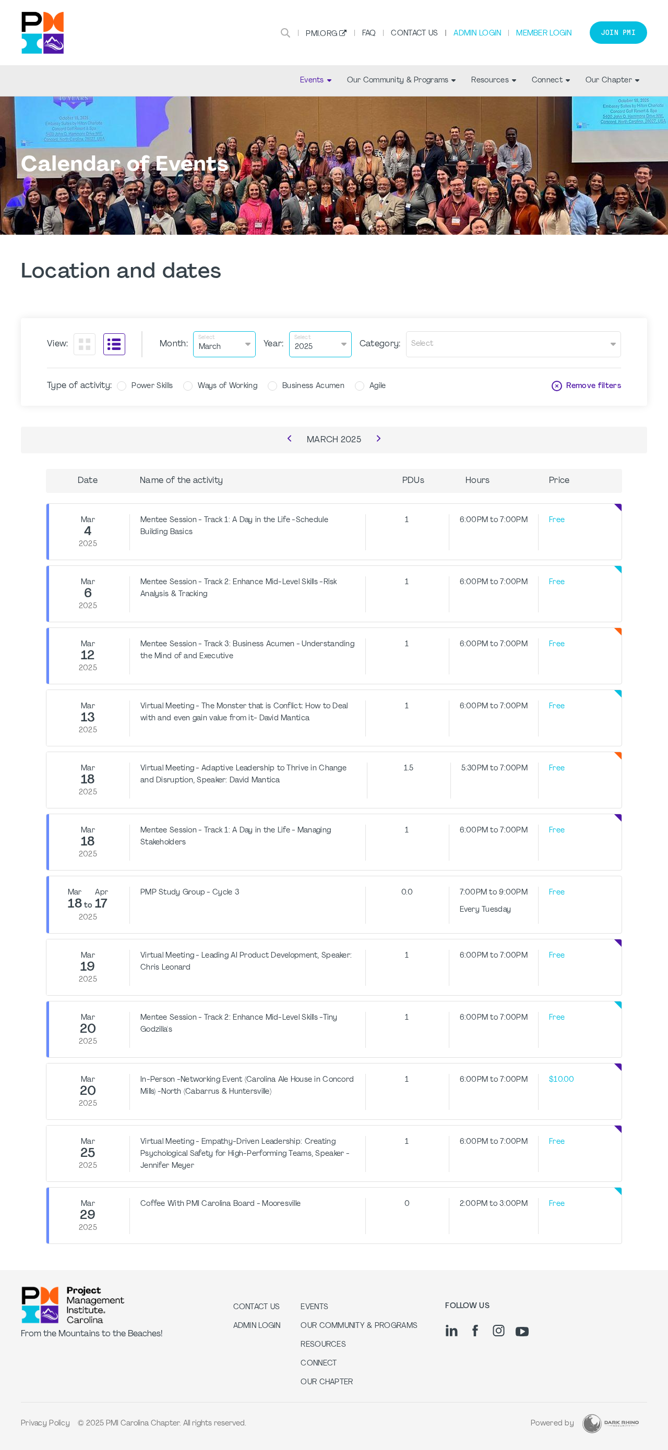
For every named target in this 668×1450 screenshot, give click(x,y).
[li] (451, 1330)
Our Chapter (609, 80)
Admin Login (477, 34)
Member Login (543, 34)
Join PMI (618, 33)
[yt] (522, 1331)
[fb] (475, 1330)
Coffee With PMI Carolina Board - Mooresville (220, 1204)
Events (312, 80)
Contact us (256, 1307)
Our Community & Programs (398, 80)
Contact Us (414, 34)
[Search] (285, 33)
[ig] (498, 1330)
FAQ (369, 34)
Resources (490, 80)
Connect (547, 80)
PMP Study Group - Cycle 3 (189, 893)
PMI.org (321, 34)
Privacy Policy (45, 1424)
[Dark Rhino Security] (611, 1423)
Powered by (552, 1424)
